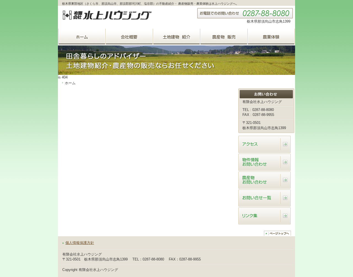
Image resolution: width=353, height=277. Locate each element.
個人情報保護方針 (79, 243)
